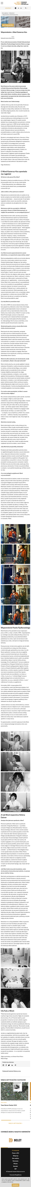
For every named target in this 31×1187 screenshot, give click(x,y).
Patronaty (15, 1161)
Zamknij (15, 1185)
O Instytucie (15, 1150)
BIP (16, 1169)
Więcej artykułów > (15, 1123)
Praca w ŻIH (15, 1153)
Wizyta (15, 1163)
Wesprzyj (8, 8)
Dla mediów (15, 1158)
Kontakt (15, 1166)
